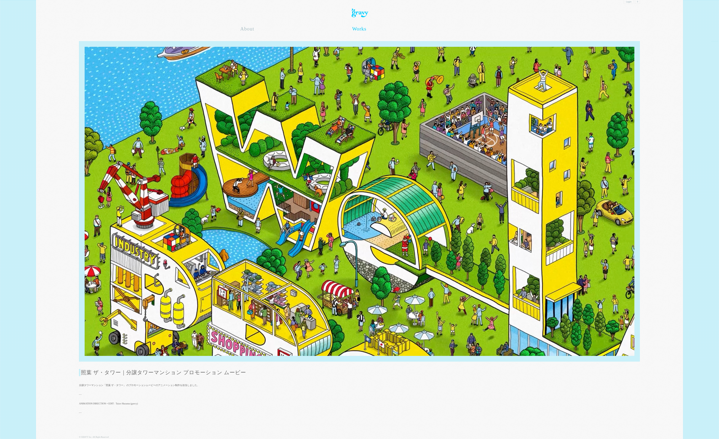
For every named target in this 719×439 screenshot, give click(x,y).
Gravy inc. (359, 13)
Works (359, 29)
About (247, 29)
